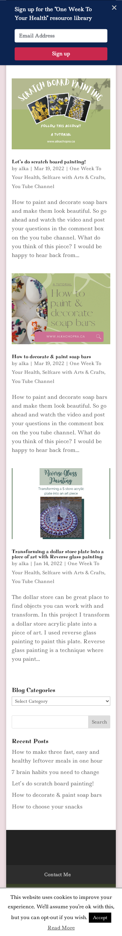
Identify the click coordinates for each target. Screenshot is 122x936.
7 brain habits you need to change (55, 772)
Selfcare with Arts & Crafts (73, 177)
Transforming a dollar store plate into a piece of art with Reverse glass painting (58, 554)
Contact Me (57, 874)
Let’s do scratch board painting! (49, 161)
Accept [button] (100, 917)
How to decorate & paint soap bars (51, 356)
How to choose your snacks (47, 806)
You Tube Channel (33, 186)
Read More (61, 927)
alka (24, 168)
